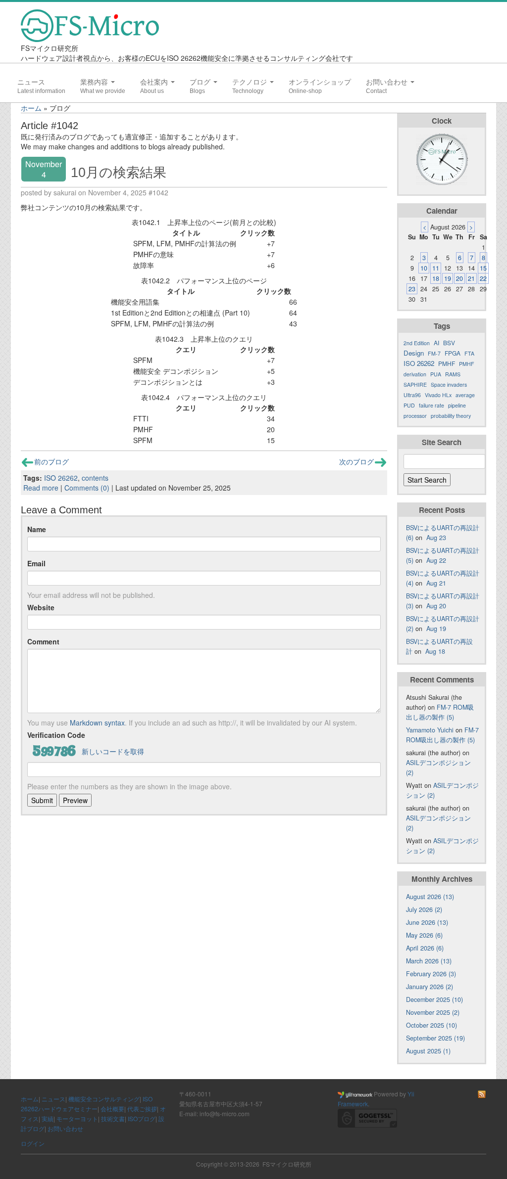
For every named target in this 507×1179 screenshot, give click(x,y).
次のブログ (356, 461)
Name (36, 529)
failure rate (431, 405)
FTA (469, 353)
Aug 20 (436, 605)
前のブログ (51, 461)
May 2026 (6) (424, 935)
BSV (449, 342)
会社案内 (155, 82)
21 (471, 278)
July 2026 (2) (424, 909)
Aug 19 (436, 628)
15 (483, 268)
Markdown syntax (97, 722)
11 (435, 268)
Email (36, 563)
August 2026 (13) (430, 896)
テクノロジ (250, 82)
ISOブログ (141, 1118)
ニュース (31, 82)
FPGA (452, 353)
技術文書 (113, 1118)
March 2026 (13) (429, 960)
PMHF (446, 363)
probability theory (451, 415)
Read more (40, 488)
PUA (435, 374)
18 (435, 278)
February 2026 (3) (431, 973)
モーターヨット (77, 1118)
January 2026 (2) (429, 986)
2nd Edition (417, 343)
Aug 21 (436, 583)
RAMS (452, 374)
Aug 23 (436, 537)
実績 (47, 1118)
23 (411, 288)
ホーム (31, 108)
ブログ (201, 82)
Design (414, 353)
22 (483, 278)
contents (95, 478)
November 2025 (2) (432, 1012)
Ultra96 (412, 395)
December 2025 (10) (434, 999)
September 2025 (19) (435, 1038)
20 (459, 278)
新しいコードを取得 (113, 751)
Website (40, 607)
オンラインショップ (320, 82)
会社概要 (112, 1108)
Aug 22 (436, 560)
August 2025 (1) (428, 1050)
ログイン (33, 1143)
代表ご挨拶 (142, 1108)
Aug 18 (435, 651)
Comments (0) (86, 488)
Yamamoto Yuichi (430, 730)
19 (447, 278)
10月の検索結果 (118, 172)
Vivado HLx (438, 395)
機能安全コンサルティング (104, 1098)
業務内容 (95, 82)
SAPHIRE (415, 384)
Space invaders (449, 384)
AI (436, 342)
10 (423, 268)
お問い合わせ (387, 82)
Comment (43, 641)
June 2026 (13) (427, 922)
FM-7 (434, 353)
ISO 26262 (61, 478)
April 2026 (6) (425, 948)
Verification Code (56, 735)
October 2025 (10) (431, 1025)
